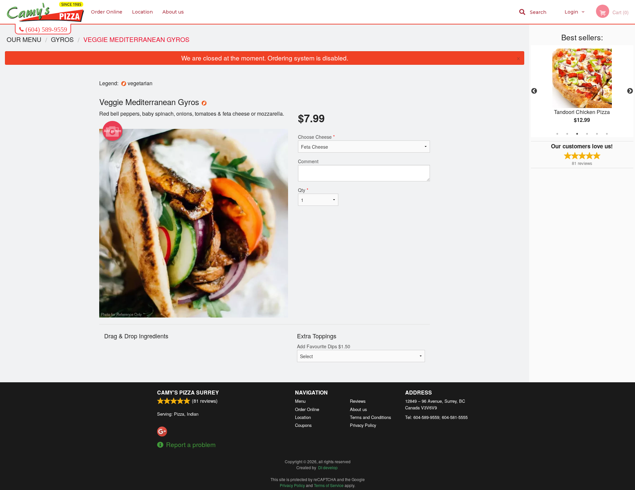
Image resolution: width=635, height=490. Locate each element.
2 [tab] (567, 134)
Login (571, 12)
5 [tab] (597, 134)
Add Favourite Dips (323, 346)
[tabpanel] (582, 91)
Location (142, 12)
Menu (300, 401)
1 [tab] (557, 134)
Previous (534, 91)
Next (630, 91)
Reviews (357, 401)
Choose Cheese (316, 136)
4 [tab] (587, 134)
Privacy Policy (363, 425)
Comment (308, 161)
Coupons (303, 425)
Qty (303, 190)
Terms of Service (329, 485)
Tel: (436, 417)
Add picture (112, 131)
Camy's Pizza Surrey (188, 392)
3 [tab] (577, 134)
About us (173, 12)
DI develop (328, 467)
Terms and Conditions (370, 417)
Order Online (106, 12)
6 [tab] (607, 134)
